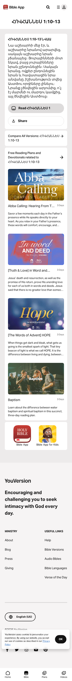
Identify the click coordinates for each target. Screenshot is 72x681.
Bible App (22, 444)
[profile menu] (61, 7)
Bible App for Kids (47, 444)
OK (61, 639)
